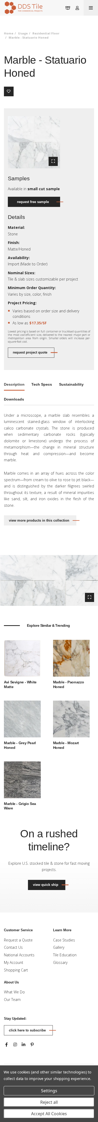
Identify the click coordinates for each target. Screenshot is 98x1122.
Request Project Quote (30, 352)
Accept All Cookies (49, 1114)
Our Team (12, 999)
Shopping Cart (16, 970)
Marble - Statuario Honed (29, 37)
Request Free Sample (33, 202)
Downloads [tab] (14, 399)
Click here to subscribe (27, 1030)
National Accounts (19, 954)
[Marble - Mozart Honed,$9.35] (71, 718)
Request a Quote (18, 940)
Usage (23, 33)
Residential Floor (45, 33)
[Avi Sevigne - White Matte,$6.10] (22, 657)
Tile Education (65, 954)
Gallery (58, 947)
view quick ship (49, 884)
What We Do (14, 991)
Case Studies (64, 940)
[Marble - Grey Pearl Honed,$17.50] (22, 718)
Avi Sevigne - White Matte (20, 684)
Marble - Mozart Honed (66, 745)
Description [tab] (14, 384)
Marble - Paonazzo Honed (68, 684)
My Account (13, 962)
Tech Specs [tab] (41, 384)
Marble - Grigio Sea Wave (20, 806)
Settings (49, 1091)
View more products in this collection (39, 520)
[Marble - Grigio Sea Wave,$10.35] (22, 779)
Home (8, 33)
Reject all (49, 1102)
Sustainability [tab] (71, 384)
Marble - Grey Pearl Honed (20, 745)
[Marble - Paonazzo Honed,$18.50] (71, 657)
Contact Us (13, 947)
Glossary (60, 962)
